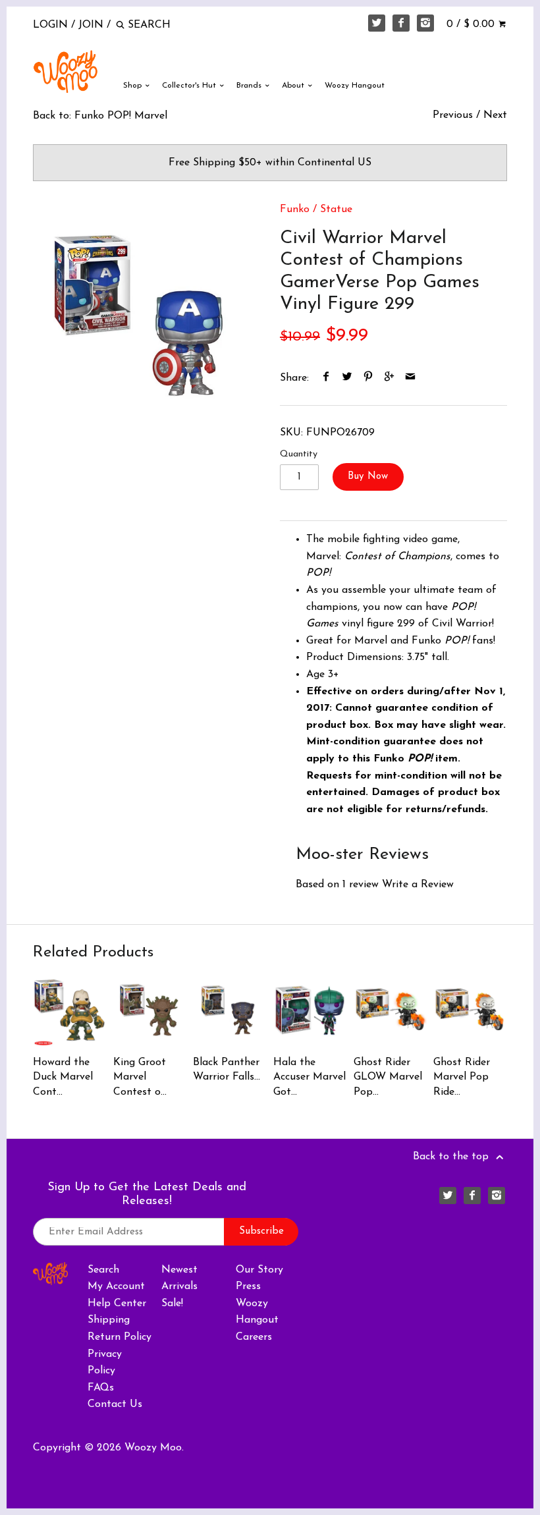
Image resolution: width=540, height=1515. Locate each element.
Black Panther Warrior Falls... (226, 1069)
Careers (254, 1337)
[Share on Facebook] (326, 378)
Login (50, 25)
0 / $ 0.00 (472, 24)
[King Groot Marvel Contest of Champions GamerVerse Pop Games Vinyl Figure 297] (149, 1010)
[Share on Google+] (389, 378)
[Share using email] (411, 378)
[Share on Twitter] (347, 378)
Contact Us (115, 1404)
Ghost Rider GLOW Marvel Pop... (388, 1077)
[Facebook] (401, 23)
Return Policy (119, 1337)
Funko (295, 209)
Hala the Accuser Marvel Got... (309, 1077)
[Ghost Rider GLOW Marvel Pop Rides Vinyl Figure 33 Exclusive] (390, 1010)
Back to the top (452, 1156)
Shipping (109, 1320)
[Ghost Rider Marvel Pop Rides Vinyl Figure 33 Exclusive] (469, 1010)
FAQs (101, 1388)
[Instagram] (425, 23)
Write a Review (418, 884)
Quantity (298, 454)
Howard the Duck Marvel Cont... (63, 1077)
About (294, 86)
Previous (453, 115)
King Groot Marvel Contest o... (140, 1077)
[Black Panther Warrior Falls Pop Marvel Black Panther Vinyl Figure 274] (229, 1010)
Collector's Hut (190, 86)
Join (90, 25)
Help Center (117, 1303)
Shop (133, 86)
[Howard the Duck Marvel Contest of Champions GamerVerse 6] (69, 1010)
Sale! (172, 1303)
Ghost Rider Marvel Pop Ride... (461, 1077)
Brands (250, 86)
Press (248, 1286)
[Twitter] (376, 23)
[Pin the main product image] (368, 378)
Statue (336, 209)
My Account (116, 1286)
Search (103, 1270)
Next (495, 115)
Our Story (259, 1270)
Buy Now (368, 477)
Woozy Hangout (355, 86)
